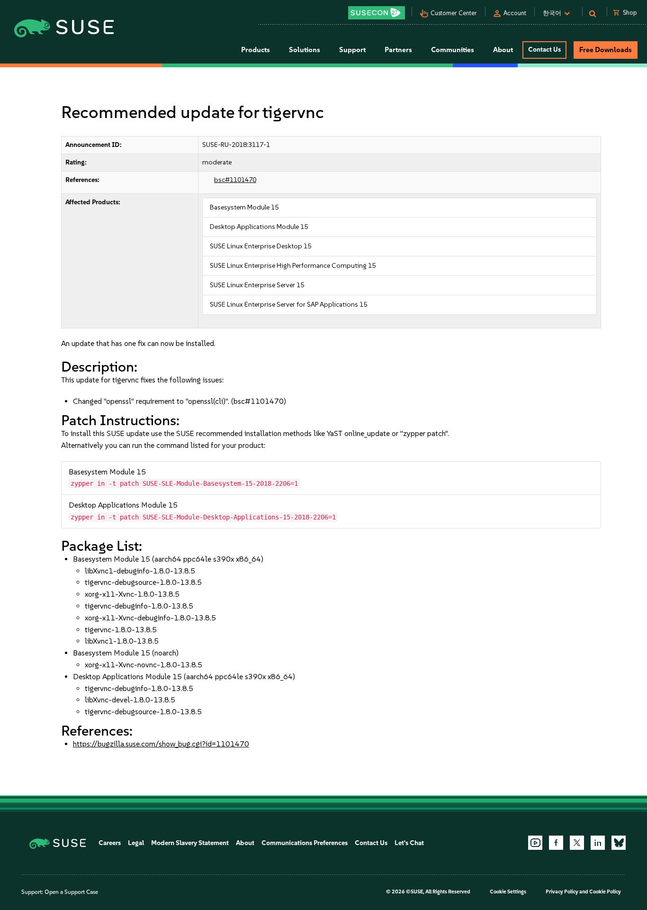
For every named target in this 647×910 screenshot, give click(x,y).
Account (514, 13)
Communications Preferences (304, 843)
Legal (136, 843)
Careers (110, 843)
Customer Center (454, 13)
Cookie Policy (605, 892)
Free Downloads (605, 50)
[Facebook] (556, 843)
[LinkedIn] (598, 843)
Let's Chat (409, 843)
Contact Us (544, 50)
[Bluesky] (618, 843)
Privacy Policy (562, 892)
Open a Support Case (71, 892)
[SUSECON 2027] (376, 12)
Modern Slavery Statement (190, 843)
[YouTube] (535, 843)
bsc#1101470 (235, 180)
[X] (577, 843)
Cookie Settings (508, 892)
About (245, 843)
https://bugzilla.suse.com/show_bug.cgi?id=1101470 (161, 743)
